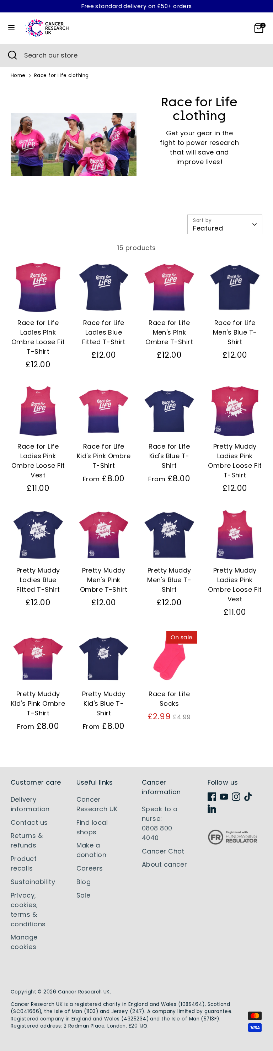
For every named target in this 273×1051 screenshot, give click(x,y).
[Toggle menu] (11, 28)
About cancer (164, 864)
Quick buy (38, 302)
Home (18, 75)
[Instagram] (236, 796)
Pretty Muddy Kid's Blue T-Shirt (103, 703)
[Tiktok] (248, 796)
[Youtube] (224, 796)
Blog (83, 881)
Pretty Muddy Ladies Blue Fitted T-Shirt (38, 580)
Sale (83, 895)
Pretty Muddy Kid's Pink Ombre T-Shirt (38, 703)
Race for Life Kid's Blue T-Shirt (169, 456)
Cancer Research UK (84, 991)
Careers (89, 868)
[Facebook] (212, 796)
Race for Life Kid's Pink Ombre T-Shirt (104, 456)
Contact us (29, 822)
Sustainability (33, 881)
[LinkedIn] (212, 808)
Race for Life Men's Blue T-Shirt (235, 332)
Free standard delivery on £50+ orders (136, 6)
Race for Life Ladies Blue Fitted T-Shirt (103, 332)
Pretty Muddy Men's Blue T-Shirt (169, 580)
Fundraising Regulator (232, 842)
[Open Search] (12, 55)
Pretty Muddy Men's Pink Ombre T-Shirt (104, 580)
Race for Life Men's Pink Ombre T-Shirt (169, 332)
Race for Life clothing (61, 75)
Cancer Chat (163, 851)
